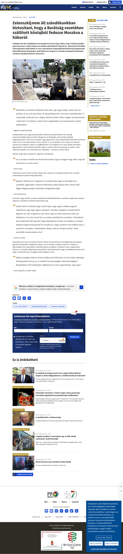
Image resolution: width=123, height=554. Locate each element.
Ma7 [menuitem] (98, 7)
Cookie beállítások (73, 517)
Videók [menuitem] (91, 7)
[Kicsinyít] (121, 491)
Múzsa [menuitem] (104, 7)
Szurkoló (75, 502)
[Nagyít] (121, 486)
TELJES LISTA (95, 106)
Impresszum (36, 517)
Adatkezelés (59, 517)
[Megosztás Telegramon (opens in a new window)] (24, 298)
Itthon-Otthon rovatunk (98, 163)
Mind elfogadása (112, 543)
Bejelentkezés (88, 2)
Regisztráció (102, 2)
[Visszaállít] (121, 495)
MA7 (46, 502)
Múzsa (64, 502)
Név (15, 328)
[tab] (92, 20)
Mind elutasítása (96, 543)
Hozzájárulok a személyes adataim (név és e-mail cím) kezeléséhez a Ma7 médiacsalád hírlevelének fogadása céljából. (26, 342)
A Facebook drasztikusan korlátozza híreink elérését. (32, 320)
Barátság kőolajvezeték (39, 306)
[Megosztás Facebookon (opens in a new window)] (19, 298)
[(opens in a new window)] (46, 511)
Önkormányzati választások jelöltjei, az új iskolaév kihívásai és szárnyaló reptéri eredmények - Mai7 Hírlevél (99, 125)
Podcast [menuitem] (82, 7)
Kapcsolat (48, 517)
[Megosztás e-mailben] (14, 298)
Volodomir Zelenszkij (58, 306)
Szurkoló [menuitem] (113, 7)
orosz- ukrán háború (20, 306)
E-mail (51, 328)
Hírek (55, 502)
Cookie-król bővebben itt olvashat (104, 549)
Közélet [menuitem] (74, 7)
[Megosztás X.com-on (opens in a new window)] (29, 298)
